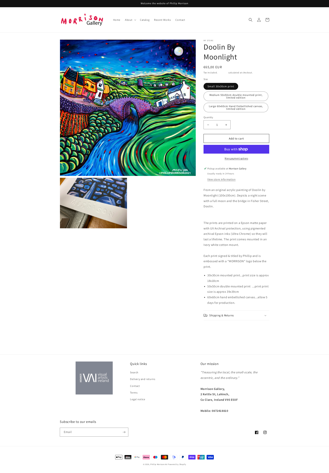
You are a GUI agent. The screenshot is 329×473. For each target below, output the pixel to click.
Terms (133, 392)
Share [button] (211, 325)
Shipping (223, 72)
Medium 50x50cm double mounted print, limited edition (236, 96)
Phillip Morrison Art (158, 464)
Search (134, 372)
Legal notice (137, 399)
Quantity (208, 117)
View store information (221, 179)
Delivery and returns (142, 379)
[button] (130, 20)
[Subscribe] (124, 432)
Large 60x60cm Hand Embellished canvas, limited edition (236, 107)
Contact (135, 386)
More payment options (236, 158)
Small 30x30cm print (221, 86)
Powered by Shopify (177, 464)
